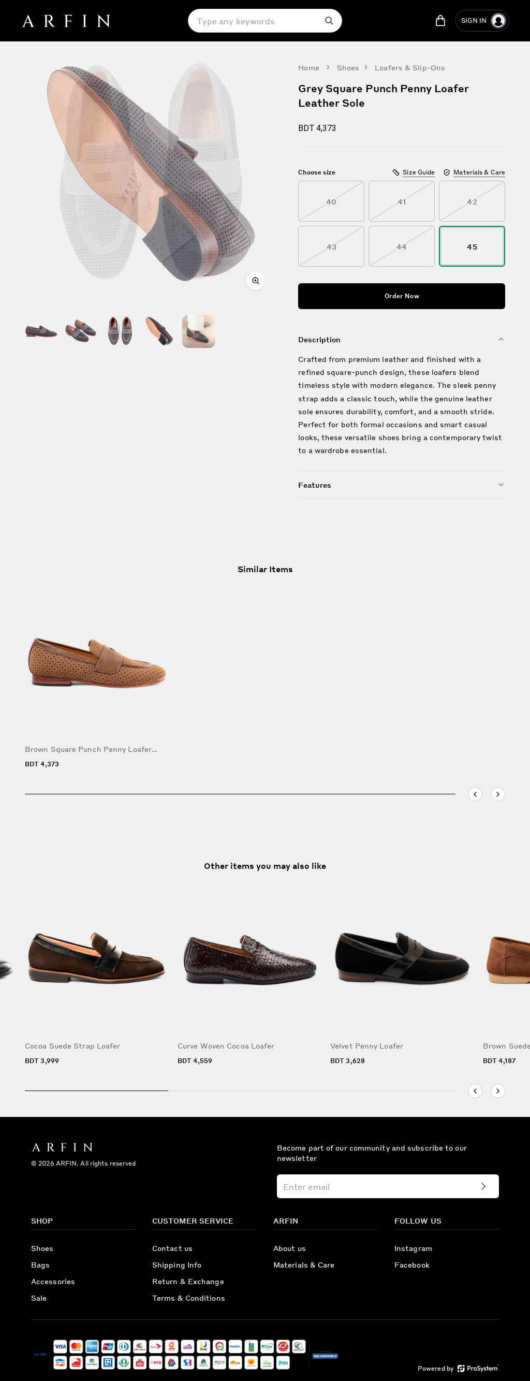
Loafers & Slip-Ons (410, 67)
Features (314, 484)
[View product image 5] (198, 331)
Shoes (348, 67)
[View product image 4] (159, 331)
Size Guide (419, 172)
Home (308, 67)
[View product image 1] (41, 331)
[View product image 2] (80, 331)
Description (319, 339)
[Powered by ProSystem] (478, 1368)
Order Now (402, 296)
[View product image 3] (120, 331)
